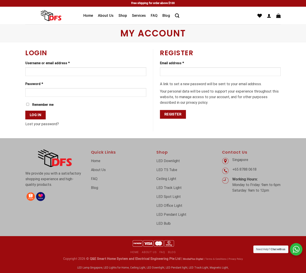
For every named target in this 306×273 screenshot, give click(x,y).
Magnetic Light (219, 267)
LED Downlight (155, 267)
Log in (35, 115)
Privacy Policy (235, 259)
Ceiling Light (137, 267)
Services (139, 15)
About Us (106, 15)
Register (173, 114)
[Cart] (278, 16)
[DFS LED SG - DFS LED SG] (51, 15)
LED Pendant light (176, 267)
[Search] (177, 15)
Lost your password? (42, 124)
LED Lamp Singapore (89, 267)
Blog (166, 15)
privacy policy (196, 102)
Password (34, 84)
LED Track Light (198, 267)
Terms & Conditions (215, 259)
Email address (172, 63)
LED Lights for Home (116, 267)
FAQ (154, 15)
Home (88, 15)
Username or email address (47, 63)
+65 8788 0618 (244, 169)
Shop (123, 15)
